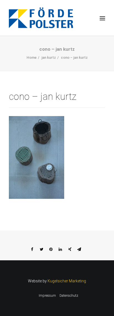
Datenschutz (68, 296)
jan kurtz (49, 57)
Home (32, 57)
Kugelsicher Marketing (67, 281)
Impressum (47, 296)
